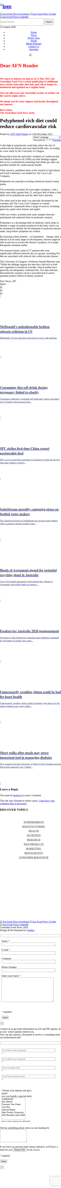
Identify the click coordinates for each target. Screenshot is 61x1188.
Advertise (33, 49)
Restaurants (34, 853)
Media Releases (33, 43)
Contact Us (33, 46)
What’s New (34, 38)
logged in (17, 795)
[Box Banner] (13, 1102)
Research (33, 839)
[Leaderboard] (13, 1099)
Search (49, 22)
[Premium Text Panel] (13, 1104)
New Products (34, 844)
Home (34, 32)
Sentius (30, 930)
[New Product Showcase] (13, 1112)
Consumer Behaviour (33, 857)
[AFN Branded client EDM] (13, 1115)
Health (34, 831)
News (34, 35)
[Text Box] (13, 1107)
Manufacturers (33, 826)
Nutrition (34, 835)
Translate (56, 140)
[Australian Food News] (5, 6)
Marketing (33, 848)
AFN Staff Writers (19, 134)
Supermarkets (34, 822)
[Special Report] (13, 1110)
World (34, 40)
